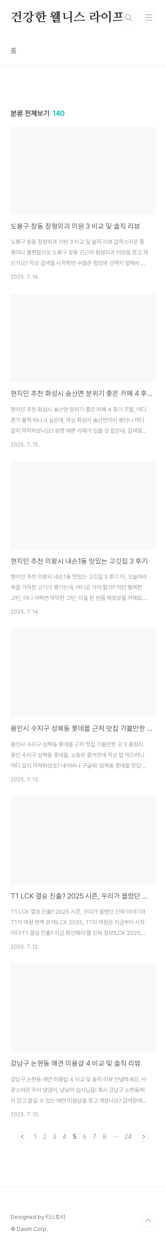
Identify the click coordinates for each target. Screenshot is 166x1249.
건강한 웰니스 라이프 (67, 18)
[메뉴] (148, 17)
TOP (148, 1221)
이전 (22, 1136)
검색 (128, 17)
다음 (143, 1136)
